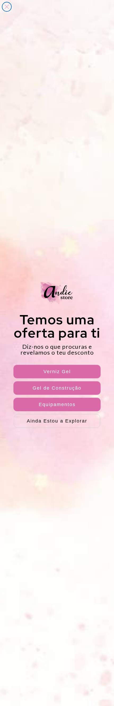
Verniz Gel (57, 371)
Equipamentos (57, 404)
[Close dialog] (6, 6)
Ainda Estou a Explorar (57, 421)
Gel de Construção (57, 388)
